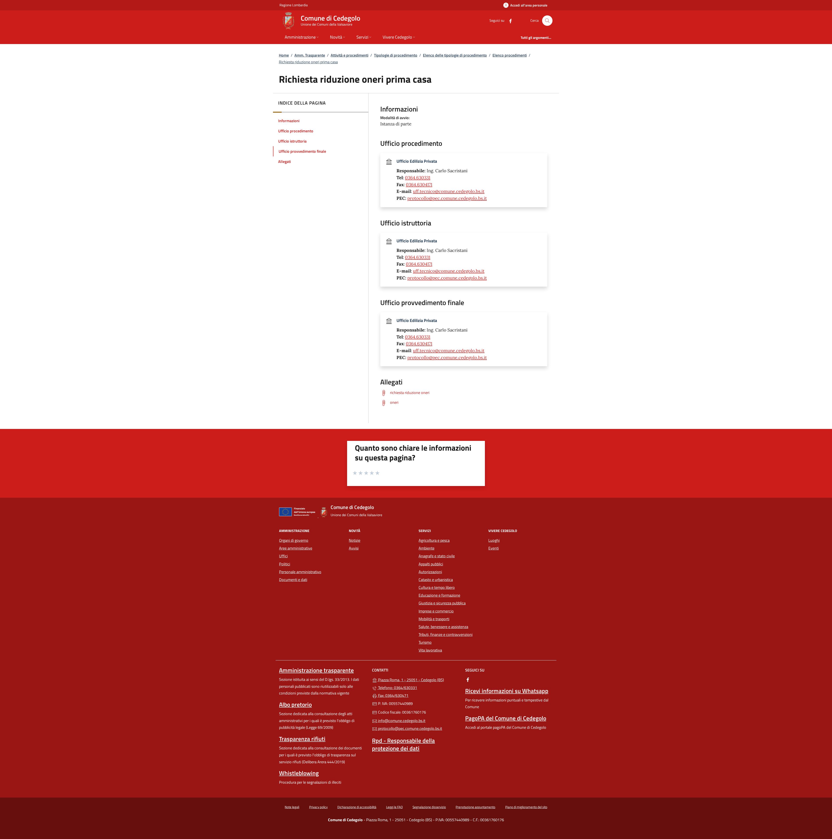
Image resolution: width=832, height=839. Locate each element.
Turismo (425, 642)
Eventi (493, 548)
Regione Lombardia (294, 5)
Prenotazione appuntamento (475, 807)
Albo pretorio (295, 704)
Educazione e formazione (439, 595)
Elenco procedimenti (509, 55)
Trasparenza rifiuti (302, 738)
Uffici (283, 556)
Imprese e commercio (436, 611)
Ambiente (426, 548)
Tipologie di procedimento (395, 55)
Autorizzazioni (430, 572)
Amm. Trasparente (309, 55)
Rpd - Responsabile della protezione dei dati (403, 744)
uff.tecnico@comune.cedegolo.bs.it (448, 191)
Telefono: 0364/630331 (397, 688)
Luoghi (494, 540)
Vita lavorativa (430, 650)
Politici (284, 564)
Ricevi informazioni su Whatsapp (506, 690)
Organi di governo (293, 540)
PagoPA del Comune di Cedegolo (505, 718)
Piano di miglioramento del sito (526, 807)
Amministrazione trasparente (316, 670)
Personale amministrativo (300, 572)
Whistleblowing (299, 773)
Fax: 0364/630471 (392, 695)
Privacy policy (318, 807)
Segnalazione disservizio (429, 807)
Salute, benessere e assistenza (443, 627)
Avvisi (354, 548)
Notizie (354, 540)
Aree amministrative (295, 548)
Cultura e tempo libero (437, 587)
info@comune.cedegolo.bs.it (401, 721)
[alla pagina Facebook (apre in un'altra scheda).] (508, 20)
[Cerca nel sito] (547, 20)
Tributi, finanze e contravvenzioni (446, 634)
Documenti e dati (293, 580)
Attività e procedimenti (349, 55)
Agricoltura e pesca (434, 540)
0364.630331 (417, 178)
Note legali (292, 807)
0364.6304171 (419, 184)
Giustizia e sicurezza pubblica (442, 603)
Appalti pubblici (431, 564)
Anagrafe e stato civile (437, 556)
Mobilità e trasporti (434, 619)
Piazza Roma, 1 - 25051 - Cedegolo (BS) (418, 679)
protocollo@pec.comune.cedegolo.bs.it (447, 198)
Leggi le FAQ (394, 807)
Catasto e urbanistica (436, 580)
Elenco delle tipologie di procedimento (455, 55)
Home (284, 55)
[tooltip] (463, 393)
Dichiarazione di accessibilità (356, 807)
